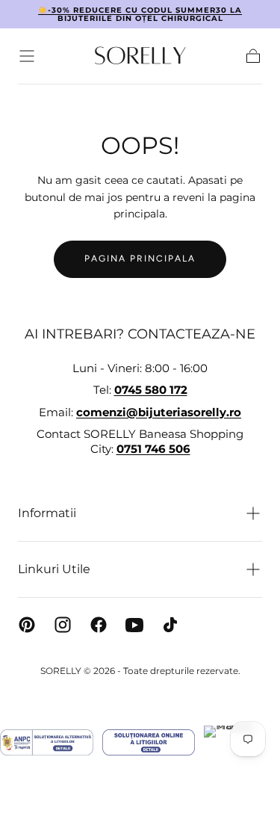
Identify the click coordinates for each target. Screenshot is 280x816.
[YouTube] (134, 624)
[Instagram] (62, 624)
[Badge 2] (148, 742)
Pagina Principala (140, 258)
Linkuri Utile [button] (54, 569)
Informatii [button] (47, 513)
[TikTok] (170, 624)
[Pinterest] (26, 624)
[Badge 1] (46, 742)
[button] (27, 56)
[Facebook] (98, 624)
